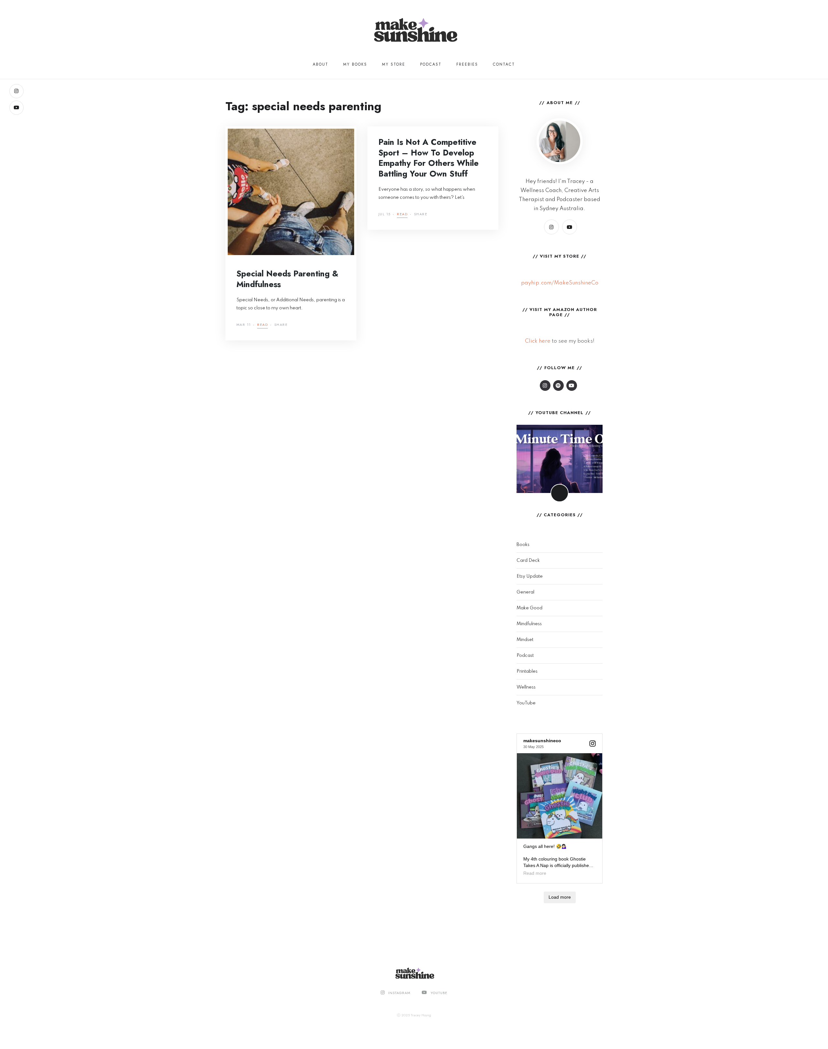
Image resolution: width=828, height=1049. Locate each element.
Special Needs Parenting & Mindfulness (287, 279)
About (320, 64)
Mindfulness (529, 624)
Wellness (526, 687)
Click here (537, 341)
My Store (393, 64)
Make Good (529, 608)
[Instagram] (16, 91)
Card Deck (528, 560)
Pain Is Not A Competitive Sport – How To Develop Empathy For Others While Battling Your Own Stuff (428, 157)
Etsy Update (530, 576)
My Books (355, 64)
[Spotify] (558, 385)
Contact (504, 64)
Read (262, 325)
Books (523, 544)
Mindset (525, 639)
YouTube (526, 703)
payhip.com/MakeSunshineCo (559, 283)
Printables (527, 671)
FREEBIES (467, 64)
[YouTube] (16, 108)
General (525, 592)
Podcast (430, 64)
